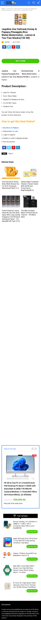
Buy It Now (20, 61)
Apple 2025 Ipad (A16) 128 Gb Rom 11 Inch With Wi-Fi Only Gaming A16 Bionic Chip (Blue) (25, 541)
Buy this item (32, 531)
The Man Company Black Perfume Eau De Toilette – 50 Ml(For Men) (29, 214)
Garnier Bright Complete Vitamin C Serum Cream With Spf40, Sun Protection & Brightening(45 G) (30, 186)
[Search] (28, 3)
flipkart (10, 153)
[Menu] (2, 3)
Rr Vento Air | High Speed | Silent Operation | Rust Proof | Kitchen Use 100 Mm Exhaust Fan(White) (24, 585)
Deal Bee (6, 42)
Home (3, 8)
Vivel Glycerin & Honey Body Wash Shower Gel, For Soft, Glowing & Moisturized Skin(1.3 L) (10, 185)
